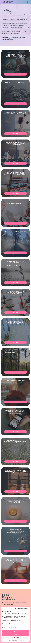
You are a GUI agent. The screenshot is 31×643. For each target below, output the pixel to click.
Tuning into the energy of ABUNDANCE (15, 232)
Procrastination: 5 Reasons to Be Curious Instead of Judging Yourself (15, 412)
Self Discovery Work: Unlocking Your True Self (15, 351)
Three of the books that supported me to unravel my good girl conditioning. (15, 173)
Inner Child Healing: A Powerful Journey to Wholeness (15, 501)
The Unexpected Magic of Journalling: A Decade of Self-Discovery (15, 322)
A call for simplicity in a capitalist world (15, 381)
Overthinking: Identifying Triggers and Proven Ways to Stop (15, 471)
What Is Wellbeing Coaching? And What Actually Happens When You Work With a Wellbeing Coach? (15, 55)
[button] (27, 2)
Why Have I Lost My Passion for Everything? (15, 83)
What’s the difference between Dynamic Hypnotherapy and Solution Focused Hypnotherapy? (15, 263)
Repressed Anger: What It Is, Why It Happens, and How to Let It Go (15, 114)
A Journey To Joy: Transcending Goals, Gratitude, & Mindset (15, 531)
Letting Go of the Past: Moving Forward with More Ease (15, 442)
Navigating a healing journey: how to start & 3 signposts (15, 561)
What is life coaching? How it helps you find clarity (15, 202)
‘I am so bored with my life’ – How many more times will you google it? (15, 143)
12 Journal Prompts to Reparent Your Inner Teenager (16, 292)
